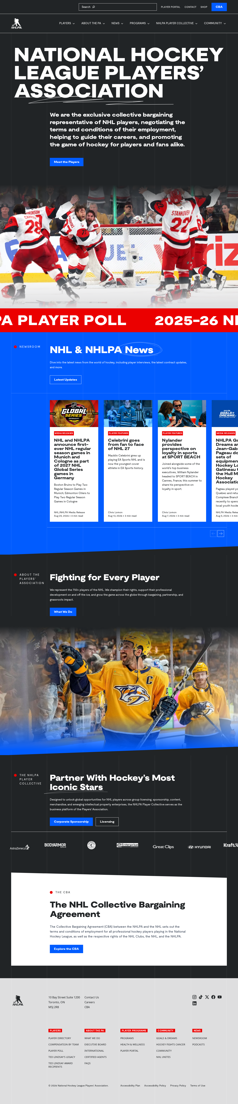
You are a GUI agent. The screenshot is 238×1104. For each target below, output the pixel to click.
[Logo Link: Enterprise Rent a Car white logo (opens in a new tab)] (49, 848)
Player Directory (59, 1038)
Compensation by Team (63, 1044)
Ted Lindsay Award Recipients (60, 1065)
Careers (90, 1002)
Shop (204, 6)
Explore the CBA (66, 949)
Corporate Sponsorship (71, 821)
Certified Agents (96, 1057)
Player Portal (170, 6)
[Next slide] (220, 533)
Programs (138, 23)
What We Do (63, 611)
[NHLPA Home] (16, 23)
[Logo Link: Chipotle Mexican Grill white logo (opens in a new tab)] (13, 848)
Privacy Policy (178, 1085)
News (115, 23)
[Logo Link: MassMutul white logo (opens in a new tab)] (193, 848)
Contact (190, 7)
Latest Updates (65, 379)
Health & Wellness (132, 1044)
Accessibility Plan (130, 1085)
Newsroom (199, 1038)
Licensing (107, 821)
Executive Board (95, 1044)
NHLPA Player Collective (175, 23)
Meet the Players (66, 162)
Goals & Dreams (166, 1038)
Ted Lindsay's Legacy (61, 1057)
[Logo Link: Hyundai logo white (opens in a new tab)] (121, 848)
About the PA (91, 23)
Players (65, 23)
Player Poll (55, 1050)
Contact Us (92, 997)
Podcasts (198, 1044)
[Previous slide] (213, 533)
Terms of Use (197, 1085)
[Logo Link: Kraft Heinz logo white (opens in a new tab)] (157, 848)
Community (213, 23)
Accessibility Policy (155, 1085)
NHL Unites (172, 1057)
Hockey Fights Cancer (170, 1044)
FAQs (88, 1063)
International (94, 1050)
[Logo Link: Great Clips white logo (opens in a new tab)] (85, 848)
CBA (219, 7)
